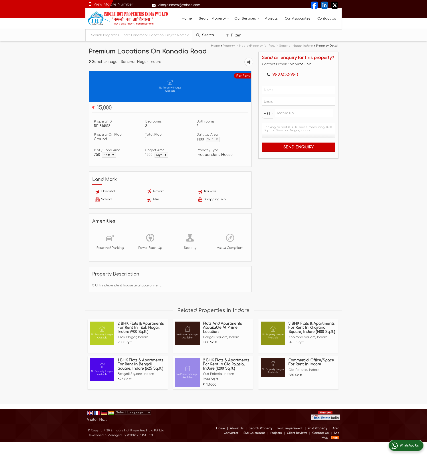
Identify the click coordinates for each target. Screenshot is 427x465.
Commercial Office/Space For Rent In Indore (311, 362)
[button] (113, 4)
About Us (237, 428)
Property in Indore (235, 45)
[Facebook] (314, 5)
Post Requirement (290, 428)
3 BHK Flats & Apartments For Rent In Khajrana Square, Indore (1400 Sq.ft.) (311, 328)
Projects (271, 18)
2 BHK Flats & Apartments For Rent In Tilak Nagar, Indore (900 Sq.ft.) (141, 328)
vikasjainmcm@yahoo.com (179, 5)
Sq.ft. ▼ (212, 139)
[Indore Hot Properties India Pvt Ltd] (128, 18)
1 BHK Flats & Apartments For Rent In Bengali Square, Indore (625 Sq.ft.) (140, 364)
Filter (235, 35)
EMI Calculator (254, 433)
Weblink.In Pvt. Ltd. (140, 435)
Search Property (212, 18)
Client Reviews (297, 433)
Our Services (245, 18)
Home (186, 18)
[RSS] (335, 437)
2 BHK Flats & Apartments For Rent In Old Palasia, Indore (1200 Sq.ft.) (226, 364)
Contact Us (326, 18)
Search (207, 35)
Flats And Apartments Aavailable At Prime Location (222, 328)
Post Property (317, 428)
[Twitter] (334, 5)
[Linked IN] (324, 5)
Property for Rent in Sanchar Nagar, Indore (281, 45)
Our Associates (297, 18)
